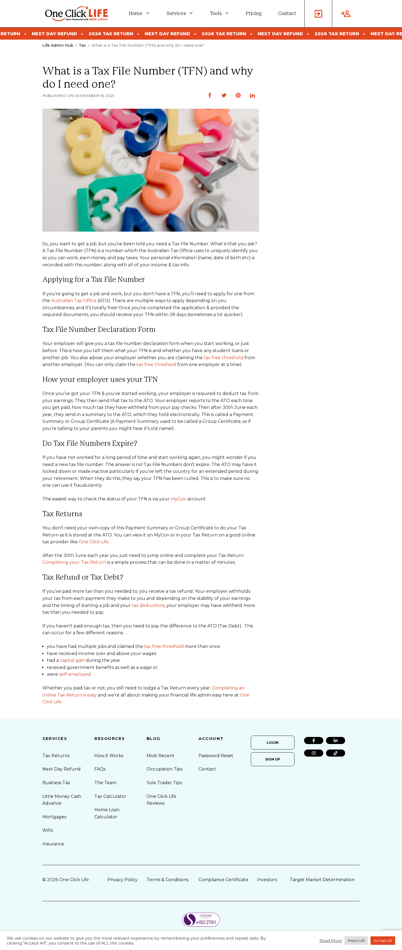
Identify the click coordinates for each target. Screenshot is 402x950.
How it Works (108, 755)
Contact (287, 13)
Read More (330, 940)
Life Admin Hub (57, 45)
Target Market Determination (322, 879)
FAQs (100, 769)
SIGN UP (272, 759)
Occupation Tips (164, 769)
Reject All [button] (356, 940)
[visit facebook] (313, 740)
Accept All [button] (383, 940)
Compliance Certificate (223, 879)
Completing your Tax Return (74, 562)
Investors (267, 879)
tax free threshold (223, 357)
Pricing (254, 13)
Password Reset (216, 755)
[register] (346, 13)
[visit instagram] (313, 753)
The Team (105, 782)
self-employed (75, 674)
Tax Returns (55, 755)
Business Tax (56, 782)
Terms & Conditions (167, 879)
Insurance (53, 843)
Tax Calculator (110, 796)
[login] (318, 13)
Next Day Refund (61, 769)
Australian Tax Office (74, 300)
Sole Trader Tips (164, 782)
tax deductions (148, 605)
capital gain (72, 660)
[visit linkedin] (335, 740)
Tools (216, 13)
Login (272, 742)
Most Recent (160, 755)
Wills (47, 830)
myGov (178, 498)
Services (176, 13)
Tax (82, 45)
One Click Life (94, 541)
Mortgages (54, 816)
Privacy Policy (122, 879)
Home (135, 13)
